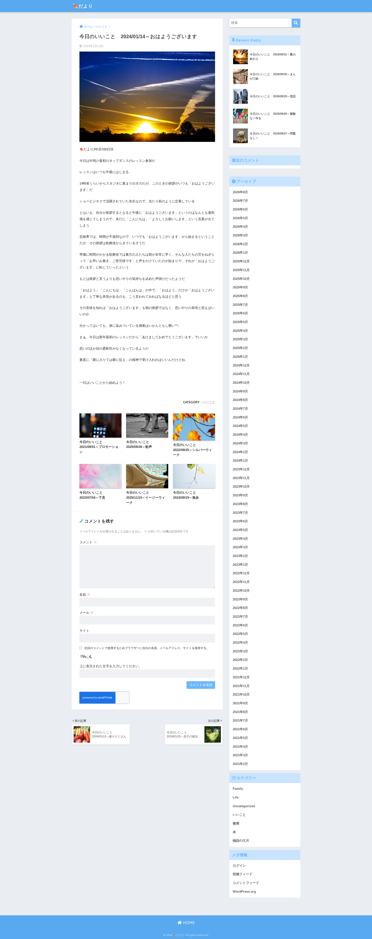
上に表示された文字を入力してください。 (110, 666)
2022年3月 (240, 651)
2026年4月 (240, 226)
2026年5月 (240, 218)
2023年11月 (241, 478)
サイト (84, 631)
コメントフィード (246, 883)
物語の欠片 (241, 841)
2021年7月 (240, 720)
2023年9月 (240, 495)
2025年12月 (241, 261)
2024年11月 (241, 374)
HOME (188, 922)
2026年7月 (240, 201)
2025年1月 (240, 357)
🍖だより (83, 6)
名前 (84, 595)
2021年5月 (240, 738)
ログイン (239, 865)
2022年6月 (240, 625)
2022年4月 (240, 642)
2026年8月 (240, 192)
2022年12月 (241, 573)
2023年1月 (240, 565)
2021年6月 (240, 729)
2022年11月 (241, 582)
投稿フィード (242, 874)
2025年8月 (240, 296)
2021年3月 (240, 755)
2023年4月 (240, 539)
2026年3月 (240, 235)
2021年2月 (240, 764)
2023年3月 (240, 547)
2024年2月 (240, 452)
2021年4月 (240, 746)
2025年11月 (241, 270)
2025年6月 (240, 313)
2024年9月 (240, 391)
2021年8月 (240, 712)
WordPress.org (244, 891)
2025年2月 (240, 348)
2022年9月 (240, 599)
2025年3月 (240, 339)
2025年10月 (241, 279)
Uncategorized (244, 806)
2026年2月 (240, 244)
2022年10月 (241, 590)
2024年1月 (240, 460)
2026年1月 (240, 253)
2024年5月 (240, 426)
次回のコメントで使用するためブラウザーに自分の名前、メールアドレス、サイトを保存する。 (146, 648)
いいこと (209, 402)
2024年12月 (241, 365)
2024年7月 (240, 408)
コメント (88, 542)
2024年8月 (240, 400)
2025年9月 (240, 287)
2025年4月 (240, 331)
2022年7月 (240, 616)
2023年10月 (241, 486)
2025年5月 (240, 322)
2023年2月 (240, 556)
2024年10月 (241, 383)
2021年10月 (241, 694)
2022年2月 (240, 660)
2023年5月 (240, 530)
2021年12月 (241, 677)
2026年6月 (240, 209)
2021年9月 (240, 703)
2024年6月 (240, 417)
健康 (236, 823)
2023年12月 (241, 469)
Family (238, 789)
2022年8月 (240, 608)
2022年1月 (240, 668)
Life (236, 797)
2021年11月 (241, 686)
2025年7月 (240, 305)
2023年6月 (240, 521)
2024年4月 (240, 434)
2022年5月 (240, 634)
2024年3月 (240, 443)
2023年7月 (240, 513)
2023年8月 (240, 504)
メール (86, 613)
